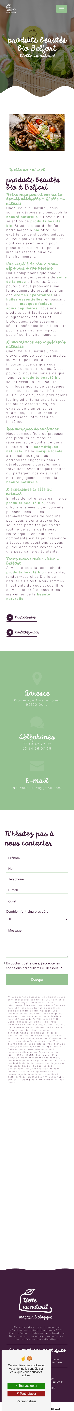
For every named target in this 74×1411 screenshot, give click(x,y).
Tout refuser (27, 1393)
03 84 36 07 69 (37, 748)
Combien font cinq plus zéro (27, 911)
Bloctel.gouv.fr (37, 1077)
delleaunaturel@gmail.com (37, 788)
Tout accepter (27, 1385)
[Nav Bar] (61, 9)
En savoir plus (25, 617)
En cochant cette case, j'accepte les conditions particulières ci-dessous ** (34, 965)
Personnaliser (26, 1401)
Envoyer (37, 979)
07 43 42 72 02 (37, 744)
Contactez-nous (27, 632)
